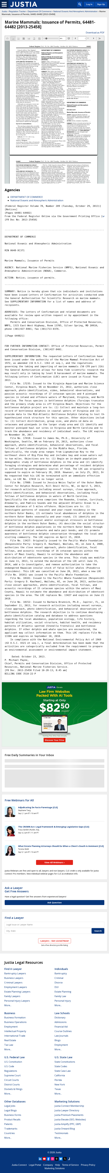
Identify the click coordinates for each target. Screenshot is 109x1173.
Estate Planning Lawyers (17, 991)
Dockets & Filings (13, 1089)
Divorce (58, 982)
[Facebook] (48, 1158)
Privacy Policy (88, 1165)
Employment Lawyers (15, 987)
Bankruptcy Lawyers (15, 973)
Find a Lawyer (14, 918)
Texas (57, 1089)
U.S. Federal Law (14, 1057)
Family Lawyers (12, 996)
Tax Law (8, 1044)
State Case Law (62, 1070)
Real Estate (10, 1040)
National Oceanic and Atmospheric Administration (36, 200)
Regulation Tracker (17, 11)
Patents (8, 1124)
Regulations (10, 1070)
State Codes (60, 1066)
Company (48, 1165)
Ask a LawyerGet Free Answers (17, 889)
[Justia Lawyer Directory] (69, 1158)
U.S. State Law (63, 1057)
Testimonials (61, 1133)
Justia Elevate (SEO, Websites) (70, 1119)
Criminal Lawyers (13, 982)
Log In (89, 4)
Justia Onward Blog (64, 1128)
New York (59, 1084)
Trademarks (10, 1128)
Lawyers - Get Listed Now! (54, 940)
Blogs (57, 1040)
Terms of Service (70, 1165)
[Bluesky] (60, 1158)
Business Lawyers (13, 978)
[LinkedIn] (40, 1158)
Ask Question (54, 902)
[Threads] (56, 1158)
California (59, 1075)
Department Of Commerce (40, 11)
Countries (9, 1133)
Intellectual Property (15, 1031)
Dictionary (59, 1017)
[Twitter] (65, 1158)
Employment (11, 1026)
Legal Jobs (9, 1105)
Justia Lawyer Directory (66, 1110)
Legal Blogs (10, 1110)
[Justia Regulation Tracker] (23, 4)
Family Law (60, 996)
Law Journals (61, 1035)
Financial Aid (61, 1026)
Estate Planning (62, 991)
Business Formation (15, 1017)
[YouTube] (44, 1158)
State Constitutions (64, 1061)
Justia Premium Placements (68, 1115)
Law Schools (62, 1013)
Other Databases (15, 1101)
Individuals (61, 969)
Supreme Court (12, 1075)
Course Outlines (63, 1031)
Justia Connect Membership (69, 1105)
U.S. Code (9, 1066)
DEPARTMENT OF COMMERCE (26, 197)
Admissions (60, 1022)
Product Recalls (12, 1119)
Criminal (58, 978)
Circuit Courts (11, 1080)
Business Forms (12, 1115)
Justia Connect (19, 1165)
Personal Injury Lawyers (17, 1000)
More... (7, 1005)
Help (57, 1165)
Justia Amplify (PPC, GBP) (67, 1124)
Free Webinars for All (19, 800)
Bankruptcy (60, 973)
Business (9, 1013)
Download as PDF (95, 32)
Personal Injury (62, 1000)
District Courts (12, 1084)
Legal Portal (35, 1165)
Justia (4, 11)
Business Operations (15, 1022)
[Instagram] (52, 1158)
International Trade (14, 1035)
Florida (58, 1080)
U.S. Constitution (13, 1061)
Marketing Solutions (67, 1101)
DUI (56, 987)
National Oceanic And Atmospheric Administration (75, 11)
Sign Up (101, 4)
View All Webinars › (54, 862)
